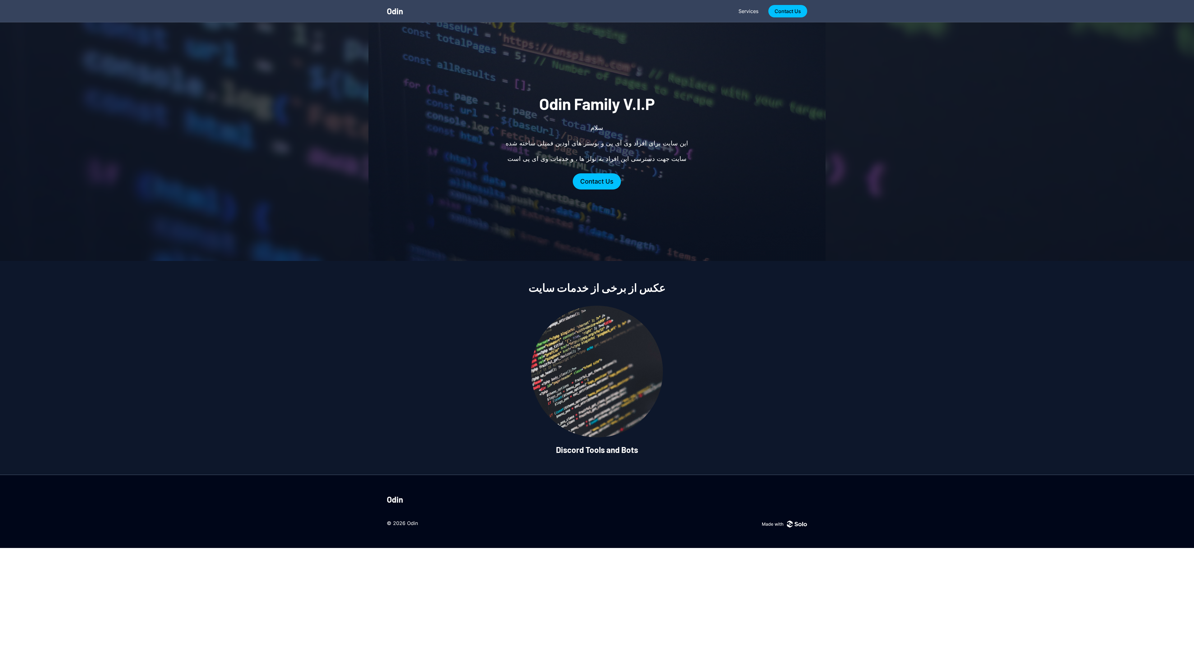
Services (748, 11)
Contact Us (788, 11)
